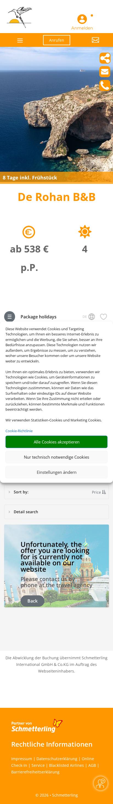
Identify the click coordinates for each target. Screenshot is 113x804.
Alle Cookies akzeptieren (57, 442)
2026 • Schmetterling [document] (58, 795)
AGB (92, 765)
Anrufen (56, 40)
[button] (88, 44)
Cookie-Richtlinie (19, 430)
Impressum (21, 758)
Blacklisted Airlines (66, 765)
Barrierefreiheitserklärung (35, 772)
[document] (56, 198)
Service (38, 765)
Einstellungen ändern (57, 472)
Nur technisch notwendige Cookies (56, 457)
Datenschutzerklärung (56, 758)
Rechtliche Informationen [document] (51, 744)
